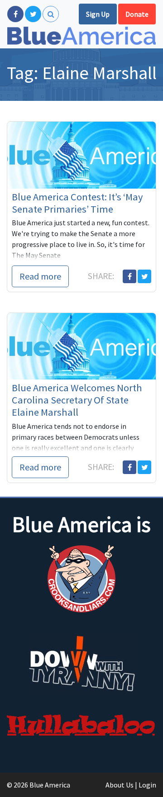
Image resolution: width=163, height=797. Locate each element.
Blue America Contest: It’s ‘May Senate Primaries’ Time (77, 202)
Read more (40, 276)
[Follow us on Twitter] (33, 14)
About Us (119, 784)
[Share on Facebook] (129, 276)
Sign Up (98, 14)
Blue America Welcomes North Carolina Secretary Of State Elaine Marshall (77, 399)
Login (147, 784)
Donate (137, 14)
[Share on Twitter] (144, 276)
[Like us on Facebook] (15, 14)
